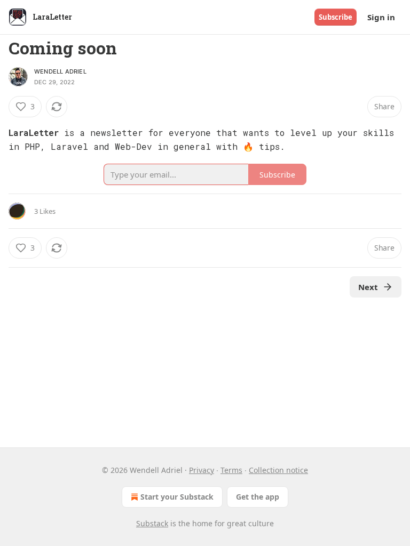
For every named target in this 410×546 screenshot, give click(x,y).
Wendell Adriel (60, 71)
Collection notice (278, 470)
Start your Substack (177, 497)
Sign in (381, 17)
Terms (231, 470)
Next (368, 287)
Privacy (201, 470)
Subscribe (335, 17)
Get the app (257, 497)
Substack (152, 523)
